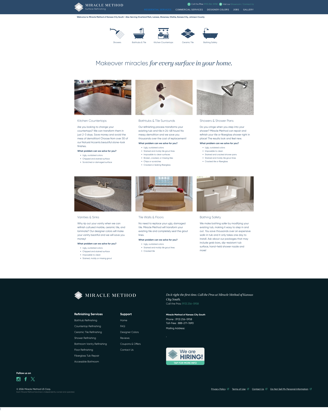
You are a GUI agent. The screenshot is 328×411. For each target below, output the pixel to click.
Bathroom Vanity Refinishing (90, 343)
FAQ (122, 326)
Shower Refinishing (85, 338)
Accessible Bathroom (86, 361)
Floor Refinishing (83, 349)
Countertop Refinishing (87, 326)
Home (123, 320)
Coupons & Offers (130, 343)
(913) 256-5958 (190, 303)
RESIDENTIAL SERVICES (157, 10)
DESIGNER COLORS (218, 10)
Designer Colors (129, 332)
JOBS (236, 10)
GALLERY (248, 10)
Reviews (125, 338)
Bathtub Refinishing (85, 320)
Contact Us (127, 349)
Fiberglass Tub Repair (86, 355)
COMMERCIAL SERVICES (189, 10)
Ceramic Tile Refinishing (88, 332)
